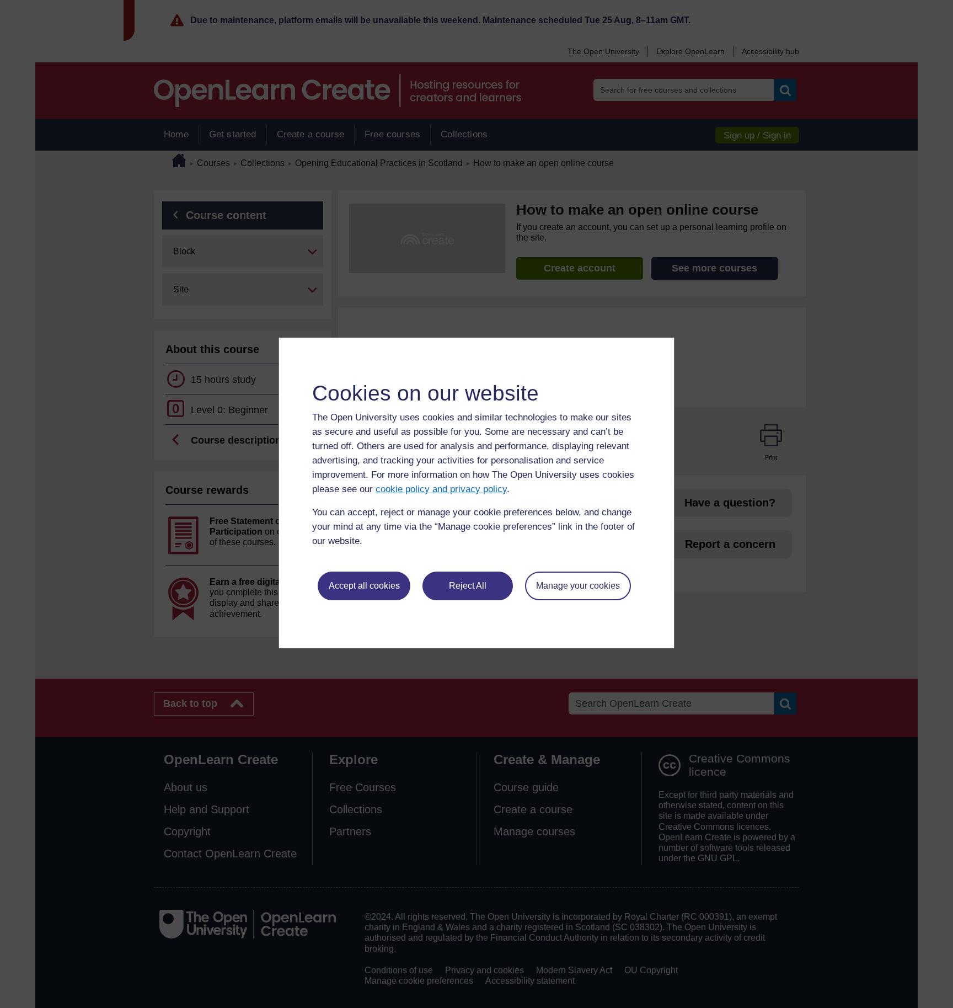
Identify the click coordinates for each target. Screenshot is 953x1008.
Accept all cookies (364, 585)
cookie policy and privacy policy (441, 489)
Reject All (467, 585)
